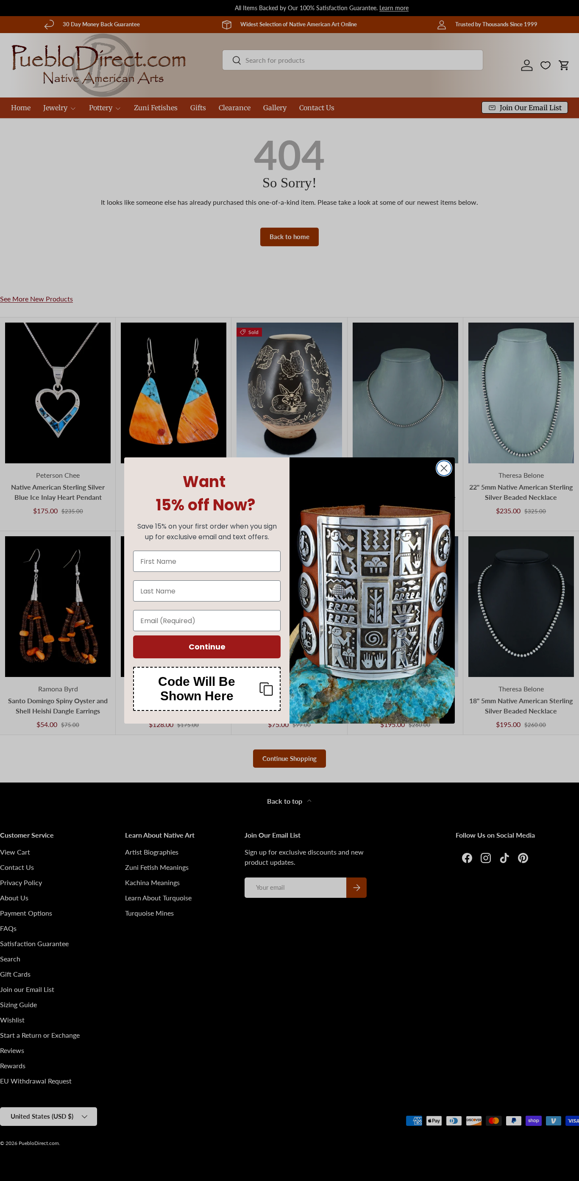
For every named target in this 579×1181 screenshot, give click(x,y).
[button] (207, 689)
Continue (207, 646)
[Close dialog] (444, 468)
